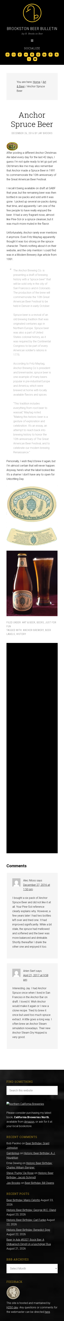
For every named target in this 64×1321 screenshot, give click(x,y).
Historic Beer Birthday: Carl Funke (26, 1220)
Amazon (29, 1121)
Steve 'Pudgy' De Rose (20, 1173)
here (47, 1311)
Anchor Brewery (33, 630)
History (21, 634)
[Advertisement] (32, 748)
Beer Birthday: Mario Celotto (23, 1200)
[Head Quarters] (13, 1298)
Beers (40, 622)
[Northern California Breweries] (25, 1104)
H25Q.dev (12, 1307)
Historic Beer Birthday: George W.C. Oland (31, 1210)
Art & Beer (28, 622)
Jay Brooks (13, 1183)
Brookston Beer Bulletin (32, 28)
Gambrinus (12, 1153)
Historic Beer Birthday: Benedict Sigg (28, 1229)
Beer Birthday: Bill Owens (39, 1183)
